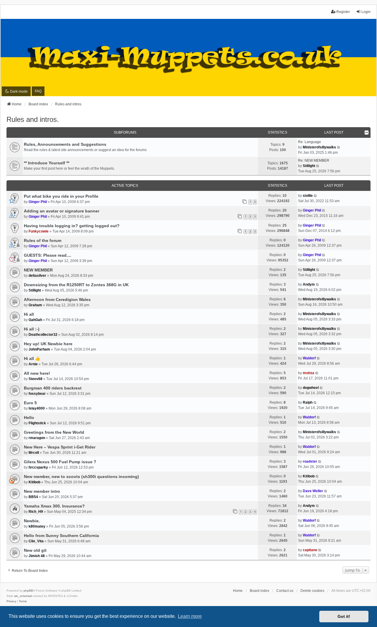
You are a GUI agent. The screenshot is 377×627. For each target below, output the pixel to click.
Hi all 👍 (32, 358)
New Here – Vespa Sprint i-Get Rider (59, 447)
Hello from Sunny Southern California (61, 535)
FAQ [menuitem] (38, 91)
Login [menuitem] (366, 12)
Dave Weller (313, 491)
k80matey (37, 526)
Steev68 (35, 379)
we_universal (23, 595)
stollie (308, 196)
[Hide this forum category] (367, 132)
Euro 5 (30, 402)
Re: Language (309, 142)
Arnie (33, 364)
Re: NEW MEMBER (313, 160)
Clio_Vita (36, 541)
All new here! (37, 373)
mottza (308, 373)
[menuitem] (11, 601)
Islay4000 (37, 408)
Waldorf (309, 358)
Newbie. (32, 520)
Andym (309, 284)
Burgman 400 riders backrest (53, 388)
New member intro (42, 491)
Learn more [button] (190, 616)
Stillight (309, 166)
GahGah (35, 320)
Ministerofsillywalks (319, 147)
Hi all (29, 314)
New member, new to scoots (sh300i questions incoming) (81, 476)
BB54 (33, 497)
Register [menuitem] (343, 12)
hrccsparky (38, 467)
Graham (35, 305)
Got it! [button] (344, 616)
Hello (29, 417)
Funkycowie (39, 231)
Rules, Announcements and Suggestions (65, 144)
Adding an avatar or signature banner (61, 211)
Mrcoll (34, 453)
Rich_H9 (36, 512)
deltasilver (37, 276)
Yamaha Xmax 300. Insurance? (54, 506)
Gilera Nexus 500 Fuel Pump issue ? (60, 461)
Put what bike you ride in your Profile (61, 196)
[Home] (188, 57)
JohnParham (39, 349)
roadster (310, 461)
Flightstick (37, 423)
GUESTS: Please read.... (47, 255)
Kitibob (34, 482)
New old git (35, 550)
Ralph (307, 402)
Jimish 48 (37, 556)
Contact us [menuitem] (284, 591)
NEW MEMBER (38, 270)
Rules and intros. (32, 119)
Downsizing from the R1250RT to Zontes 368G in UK (76, 284)
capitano (310, 550)
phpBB (28, 590)
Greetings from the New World (54, 432)
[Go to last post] (316, 195)
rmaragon (37, 438)
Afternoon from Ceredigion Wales (57, 299)
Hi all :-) (31, 329)
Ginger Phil (38, 202)
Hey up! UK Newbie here (48, 343)
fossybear (37, 394)
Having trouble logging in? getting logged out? (72, 225)
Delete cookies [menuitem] (312, 591)
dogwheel (311, 388)
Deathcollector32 (43, 335)
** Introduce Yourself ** (46, 163)
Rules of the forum (42, 240)
